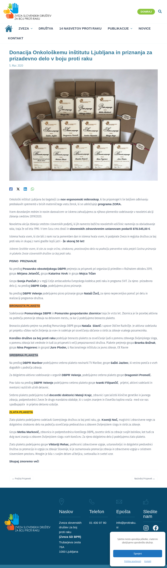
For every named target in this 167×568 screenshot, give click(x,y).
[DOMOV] (8, 28)
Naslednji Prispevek (144, 478)
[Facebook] (11, 189)
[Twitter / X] (18, 189)
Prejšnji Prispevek (21, 478)
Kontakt (147, 561)
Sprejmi (138, 553)
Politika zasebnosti (132, 561)
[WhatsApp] (32, 189)
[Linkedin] (25, 189)
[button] (146, 12)
